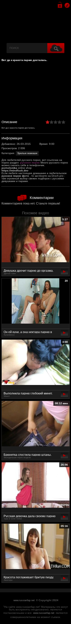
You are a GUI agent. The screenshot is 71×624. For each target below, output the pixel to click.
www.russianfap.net (24, 600)
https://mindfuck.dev (15, 170)
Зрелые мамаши (27, 153)
